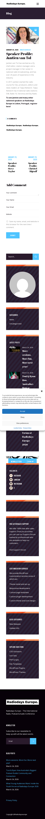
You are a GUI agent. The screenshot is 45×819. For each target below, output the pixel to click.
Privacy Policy (27, 428)
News (11, 319)
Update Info (14, 628)
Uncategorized (25, 50)
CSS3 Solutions (15, 651)
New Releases (15, 624)
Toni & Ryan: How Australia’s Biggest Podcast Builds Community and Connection (21, 773)
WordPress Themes (17, 672)
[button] (42, 391)
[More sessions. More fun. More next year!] (14, 350)
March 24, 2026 (27, 347)
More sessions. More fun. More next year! (27, 358)
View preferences (22, 423)
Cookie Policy (18, 428)
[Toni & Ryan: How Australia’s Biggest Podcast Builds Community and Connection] (14, 375)
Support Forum (29, 534)
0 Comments (12, 118)
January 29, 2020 (12, 50)
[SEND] (33, 741)
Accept (22, 411)
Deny (22, 417)
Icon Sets (13, 655)
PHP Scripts (14, 660)
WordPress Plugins (17, 668)
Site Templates (15, 664)
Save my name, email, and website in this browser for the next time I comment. (22, 224)
